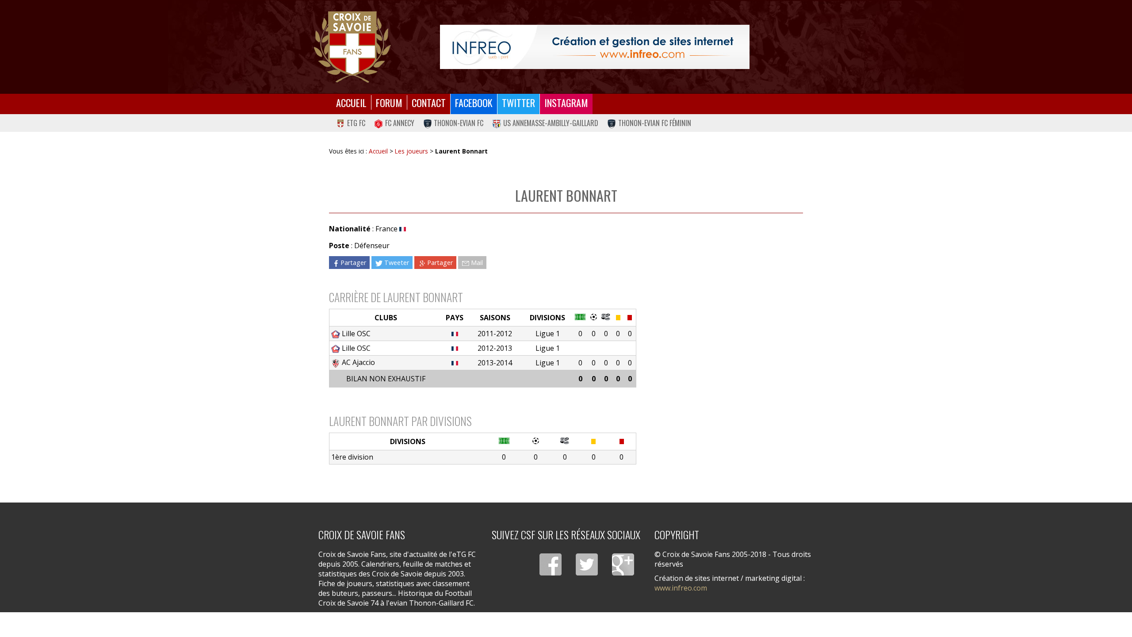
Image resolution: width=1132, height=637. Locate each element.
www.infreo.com (680, 588)
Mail (477, 262)
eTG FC (356, 123)
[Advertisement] (720, 300)
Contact (429, 102)
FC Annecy (399, 123)
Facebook (474, 102)
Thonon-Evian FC (458, 123)
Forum (389, 102)
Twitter (518, 102)
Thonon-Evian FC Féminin (654, 123)
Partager (353, 262)
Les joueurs (411, 151)
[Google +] (623, 564)
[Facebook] (550, 564)
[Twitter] (587, 564)
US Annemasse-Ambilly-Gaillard (550, 123)
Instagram (566, 102)
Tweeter (396, 262)
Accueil (351, 102)
